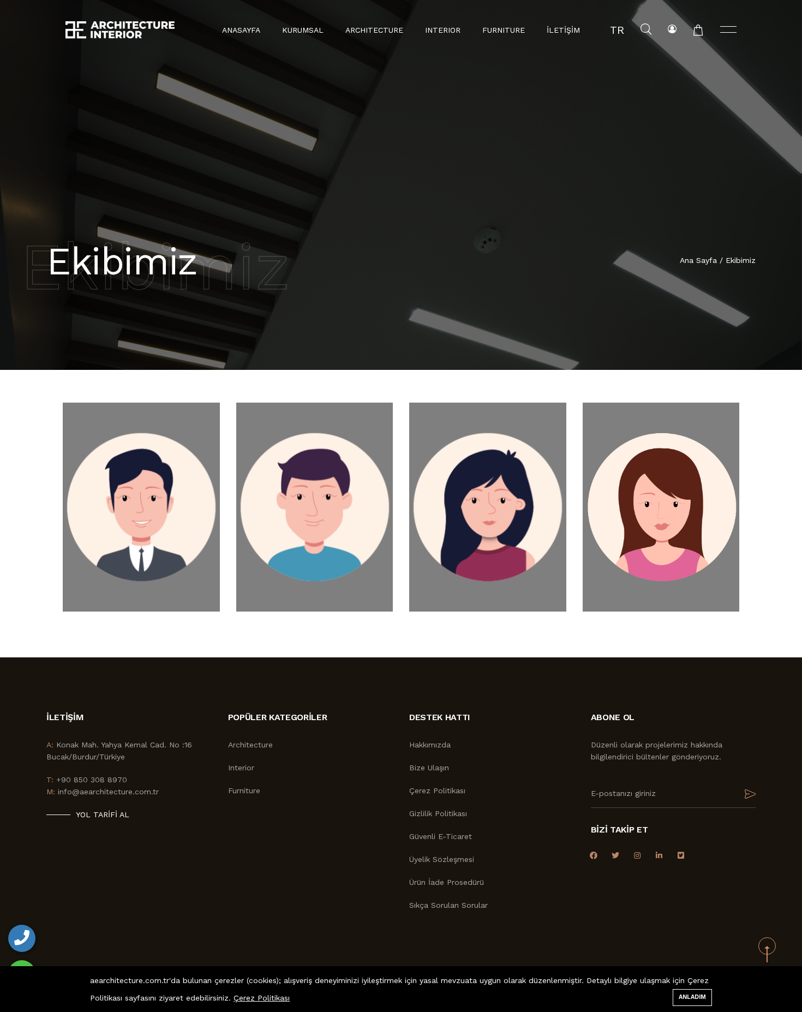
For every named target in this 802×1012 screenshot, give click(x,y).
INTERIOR (442, 30)
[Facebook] (593, 855)
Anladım (692, 997)
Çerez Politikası (437, 790)
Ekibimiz (741, 260)
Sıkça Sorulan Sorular (448, 905)
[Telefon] (21, 938)
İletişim (563, 30)
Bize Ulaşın (429, 767)
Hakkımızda (430, 744)
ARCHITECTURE (374, 30)
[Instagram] (637, 855)
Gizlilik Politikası (438, 813)
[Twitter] (615, 855)
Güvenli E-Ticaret (440, 836)
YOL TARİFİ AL (102, 814)
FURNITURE (503, 30)
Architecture (250, 744)
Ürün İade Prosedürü (446, 882)
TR (617, 30)
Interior (241, 767)
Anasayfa (241, 30)
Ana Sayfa (700, 260)
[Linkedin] (659, 855)
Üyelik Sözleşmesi (441, 859)
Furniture (244, 790)
